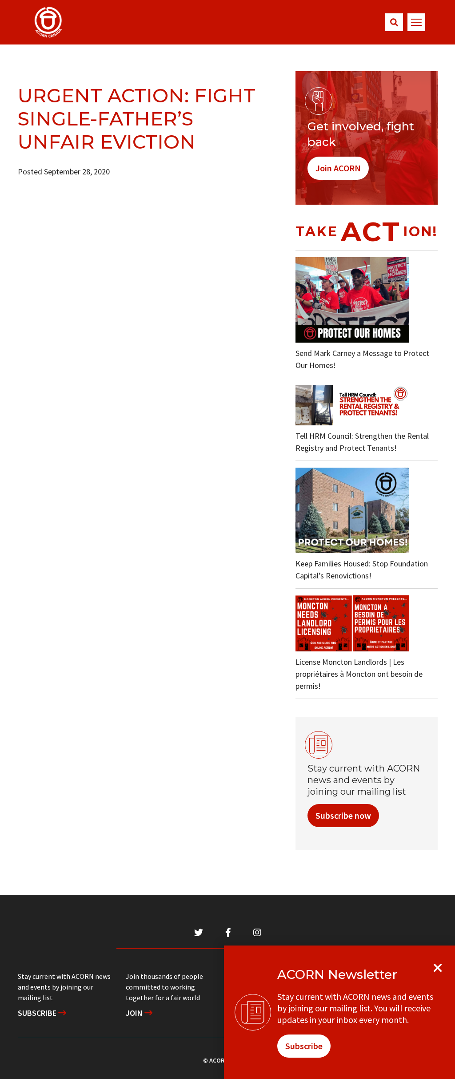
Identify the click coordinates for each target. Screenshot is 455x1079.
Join (135, 1013)
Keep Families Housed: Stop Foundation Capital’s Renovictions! (361, 569)
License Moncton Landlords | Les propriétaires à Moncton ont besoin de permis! (359, 674)
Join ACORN (338, 168)
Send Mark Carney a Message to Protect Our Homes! (362, 359)
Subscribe (38, 1013)
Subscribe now (343, 815)
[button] (394, 22)
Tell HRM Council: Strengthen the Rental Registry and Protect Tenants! (362, 442)
